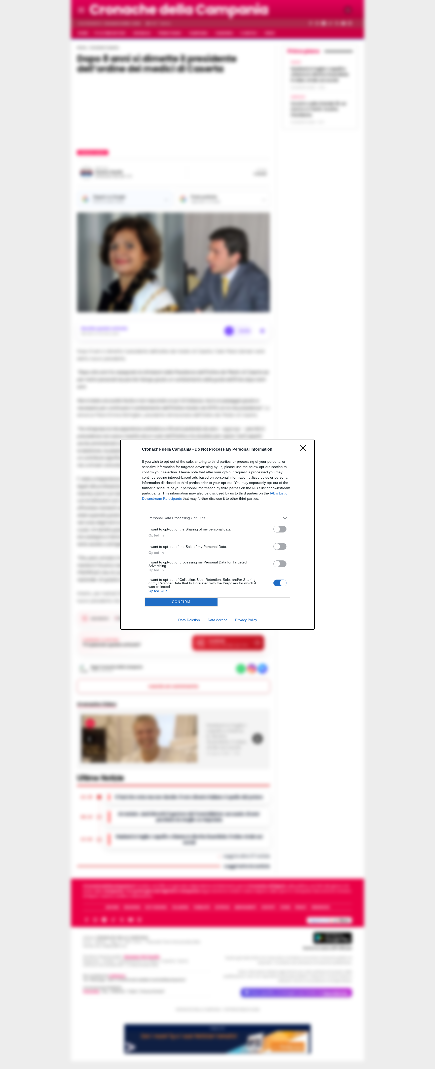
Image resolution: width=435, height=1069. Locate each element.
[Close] (304, 449)
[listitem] (217, 518)
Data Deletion (189, 620)
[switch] (279, 529)
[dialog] (217, 534)
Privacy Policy (246, 620)
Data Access (217, 620)
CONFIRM (181, 602)
